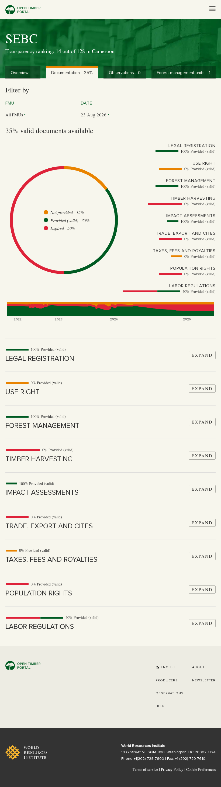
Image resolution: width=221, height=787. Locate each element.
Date (86, 103)
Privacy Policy (172, 769)
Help (160, 706)
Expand (202, 355)
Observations (170, 693)
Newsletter (204, 680)
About (198, 667)
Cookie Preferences (201, 769)
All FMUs (14, 114)
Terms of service (145, 769)
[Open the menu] (212, 9)
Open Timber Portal (22, 9)
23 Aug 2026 (93, 114)
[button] (166, 667)
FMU (9, 103)
